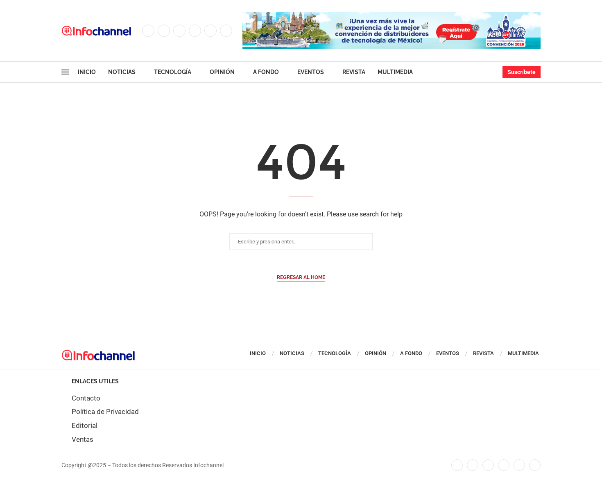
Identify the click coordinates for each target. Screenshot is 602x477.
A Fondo (266, 72)
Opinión (222, 72)
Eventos (310, 72)
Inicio (87, 72)
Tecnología (172, 72)
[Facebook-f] (457, 465)
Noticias (122, 72)
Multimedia (395, 72)
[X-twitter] (472, 465)
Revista (353, 72)
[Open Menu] (65, 72)
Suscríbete (521, 72)
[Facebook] (148, 31)
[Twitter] (164, 31)
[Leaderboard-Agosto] (391, 16)
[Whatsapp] (226, 31)
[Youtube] (210, 31)
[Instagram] (179, 31)
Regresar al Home (301, 277)
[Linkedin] (195, 31)
